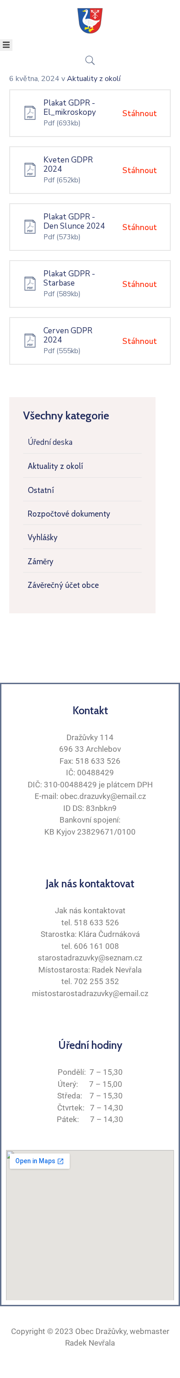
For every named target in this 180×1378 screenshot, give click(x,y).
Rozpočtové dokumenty (69, 513)
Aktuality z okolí (55, 466)
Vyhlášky (43, 537)
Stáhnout (139, 113)
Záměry (41, 561)
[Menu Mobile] (6, 45)
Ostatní (41, 490)
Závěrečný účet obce (63, 585)
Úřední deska (50, 442)
